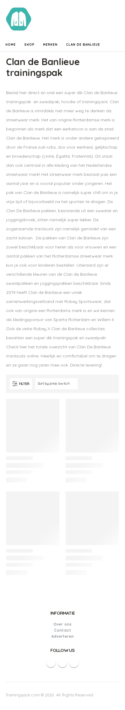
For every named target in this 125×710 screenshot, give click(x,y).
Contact (62, 630)
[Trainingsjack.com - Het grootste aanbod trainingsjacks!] (22, 19)
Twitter (62, 662)
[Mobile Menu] (115, 19)
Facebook (51, 662)
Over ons (62, 624)
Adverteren (62, 636)
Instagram (74, 662)
